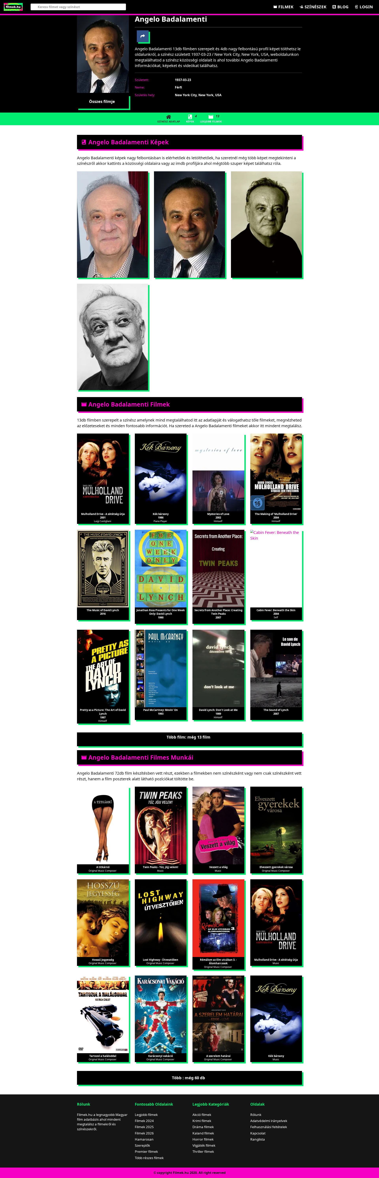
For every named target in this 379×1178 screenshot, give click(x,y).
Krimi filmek (201, 1120)
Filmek (285, 6)
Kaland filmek (203, 1133)
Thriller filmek (203, 1151)
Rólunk (255, 1114)
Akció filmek (201, 1114)
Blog (342, 6)
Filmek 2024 (144, 1120)
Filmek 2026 (144, 1133)
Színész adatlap (168, 121)
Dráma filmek (203, 1127)
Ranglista (257, 1139)
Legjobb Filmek (211, 118)
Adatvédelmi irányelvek (268, 1120)
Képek (191, 118)
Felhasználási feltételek (268, 1127)
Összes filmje (102, 101)
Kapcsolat (257, 1133)
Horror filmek (203, 1139)
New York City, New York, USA (198, 95)
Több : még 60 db (188, 1077)
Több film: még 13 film (188, 737)
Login (365, 6)
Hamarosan (144, 1139)
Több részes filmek (149, 1158)
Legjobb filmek (146, 1114)
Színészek (314, 6)
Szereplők (142, 1145)
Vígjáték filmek (203, 1145)
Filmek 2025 (144, 1127)
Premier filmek (146, 1151)
